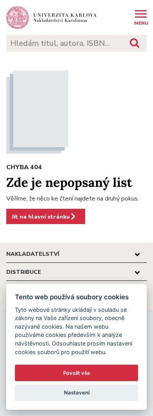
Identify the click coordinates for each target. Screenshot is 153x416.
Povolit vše (76, 373)
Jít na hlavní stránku (41, 217)
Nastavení (76, 392)
